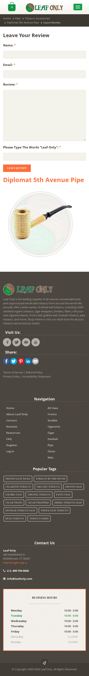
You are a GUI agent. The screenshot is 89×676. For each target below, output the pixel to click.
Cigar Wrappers (38, 502)
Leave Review (17, 168)
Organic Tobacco (48, 486)
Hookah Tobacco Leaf (20, 510)
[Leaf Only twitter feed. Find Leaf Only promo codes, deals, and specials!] (16, 342)
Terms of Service (13, 372)
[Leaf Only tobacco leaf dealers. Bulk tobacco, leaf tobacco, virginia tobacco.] (29, 290)
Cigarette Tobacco (18, 486)
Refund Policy (34, 372)
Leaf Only (9, 550)
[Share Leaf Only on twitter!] (13, 361)
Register (11, 445)
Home (10, 408)
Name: (9, 45)
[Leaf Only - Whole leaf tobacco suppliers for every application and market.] (44, 6)
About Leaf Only (17, 414)
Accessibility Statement (37, 376)
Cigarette (54, 426)
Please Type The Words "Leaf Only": (32, 147)
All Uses (53, 408)
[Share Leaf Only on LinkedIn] (28, 361)
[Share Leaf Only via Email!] (35, 361)
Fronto (52, 414)
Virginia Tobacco (39, 494)
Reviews (11, 426)
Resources (13, 433)
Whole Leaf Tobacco (54, 510)
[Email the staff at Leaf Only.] (26, 342)
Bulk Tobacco (15, 518)
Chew (51, 451)
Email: (9, 65)
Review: (10, 84)
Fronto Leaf (73, 486)
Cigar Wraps (14, 502)
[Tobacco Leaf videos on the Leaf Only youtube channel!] (36, 342)
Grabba (52, 420)
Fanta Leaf (63, 494)
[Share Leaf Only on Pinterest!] (21, 361)
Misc (51, 457)
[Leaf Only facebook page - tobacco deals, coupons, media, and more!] (7, 342)
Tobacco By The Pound (50, 478)
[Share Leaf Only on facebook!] (6, 361)
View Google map (14, 562)
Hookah (53, 439)
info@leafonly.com (19, 579)
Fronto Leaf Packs (18, 478)
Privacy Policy (11, 376)
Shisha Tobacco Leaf (68, 502)
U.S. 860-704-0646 (17, 571)
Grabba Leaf (14, 494)
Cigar (51, 433)
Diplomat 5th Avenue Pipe (43, 179)
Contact (11, 420)
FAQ (9, 439)
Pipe (50, 445)
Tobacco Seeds (39, 518)
